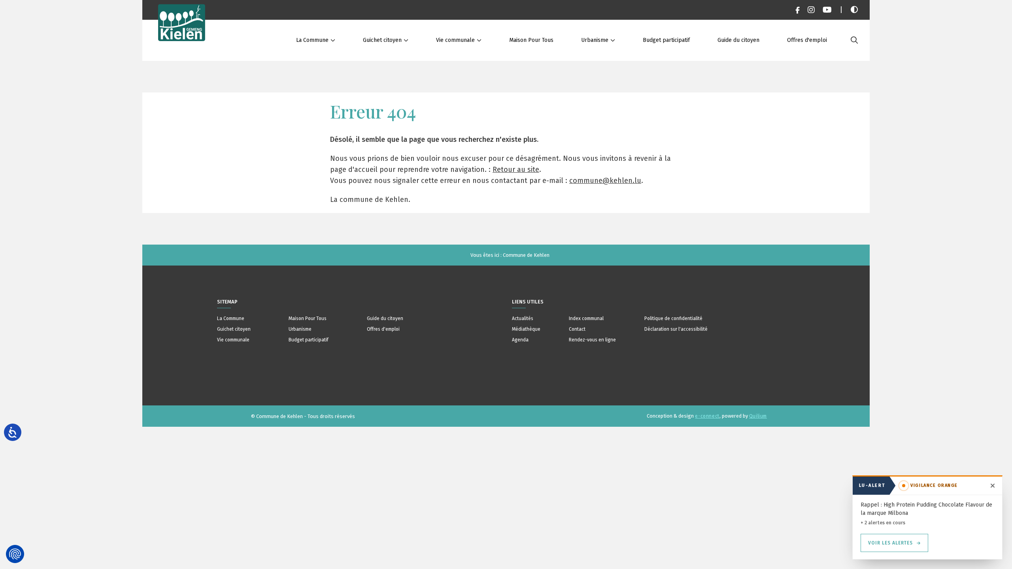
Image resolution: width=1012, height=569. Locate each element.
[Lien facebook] (797, 9)
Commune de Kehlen (526, 255)
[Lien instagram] (811, 9)
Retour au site (516, 169)
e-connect (707, 416)
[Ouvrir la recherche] (854, 40)
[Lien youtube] (827, 9)
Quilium (758, 416)
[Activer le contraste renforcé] (854, 9)
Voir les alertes (890, 543)
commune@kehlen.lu (605, 180)
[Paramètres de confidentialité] (15, 554)
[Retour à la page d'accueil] (182, 30)
